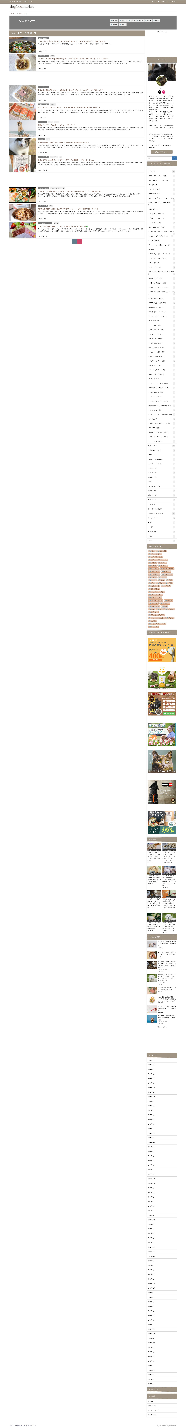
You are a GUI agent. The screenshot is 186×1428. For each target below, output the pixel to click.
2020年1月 (151, 1329)
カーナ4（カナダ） (162, 189)
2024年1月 (151, 1174)
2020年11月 (151, 1288)
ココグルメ (162, 472)
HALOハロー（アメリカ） (162, 374)
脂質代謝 (154, 612)
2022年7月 (151, 1229)
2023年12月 (151, 1178)
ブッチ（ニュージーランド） (45, 223)
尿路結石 (154, 603)
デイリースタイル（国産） (162, 361)
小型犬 (153, 563)
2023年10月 (151, 1183)
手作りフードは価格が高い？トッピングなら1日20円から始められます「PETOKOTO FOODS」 (71, 191)
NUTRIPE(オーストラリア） (162, 303)
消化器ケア (155, 574)
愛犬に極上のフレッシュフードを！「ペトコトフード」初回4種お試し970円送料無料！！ (69, 107)
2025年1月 (151, 1137)
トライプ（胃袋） (157, 592)
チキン (123, 24)
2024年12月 (151, 1142)
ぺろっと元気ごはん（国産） (162, 283)
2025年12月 (151, 1087)
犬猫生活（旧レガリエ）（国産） (162, 387)
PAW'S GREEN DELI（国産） (162, 176)
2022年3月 (151, 1242)
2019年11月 (151, 1338)
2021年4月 (151, 1279)
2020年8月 (151, 1297)
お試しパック (161, 495)
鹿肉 (60, 156)
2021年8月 (151, 1265)
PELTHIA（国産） (162, 428)
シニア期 (154, 568)
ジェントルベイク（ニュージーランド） (161, 204)
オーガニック (156, 597)
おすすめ (114, 20)
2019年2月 (151, 1379)
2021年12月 (151, 1256)
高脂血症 (171, 609)
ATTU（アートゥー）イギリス (162, 437)
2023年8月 (151, 1192)
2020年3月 (151, 1320)
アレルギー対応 (53, 156)
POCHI (162, 249)
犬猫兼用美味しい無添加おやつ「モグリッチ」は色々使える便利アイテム (63, 142)
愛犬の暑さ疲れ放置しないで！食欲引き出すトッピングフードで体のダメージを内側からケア (70, 90)
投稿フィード (152, 1405)
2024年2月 (151, 1169)
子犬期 (161, 541)
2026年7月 (151, 1060)
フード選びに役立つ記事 (161, 513)
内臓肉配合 (155, 589)
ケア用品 (161, 527)
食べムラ (124, 20)
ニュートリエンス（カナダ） (162, 258)
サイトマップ (162, 1)
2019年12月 (151, 1333)
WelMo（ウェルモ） (43, 38)
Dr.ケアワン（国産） (162, 321)
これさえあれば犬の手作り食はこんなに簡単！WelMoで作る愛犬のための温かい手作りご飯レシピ (72, 41)
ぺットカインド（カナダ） (162, 370)
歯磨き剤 (162, 551)
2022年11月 (151, 1215)
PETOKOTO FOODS (43, 104)
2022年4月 (151, 1238)
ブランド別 (161, 171)
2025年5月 (151, 1119)
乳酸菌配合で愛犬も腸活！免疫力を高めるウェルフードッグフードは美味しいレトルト (68, 209)
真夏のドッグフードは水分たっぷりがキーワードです (56, 125)
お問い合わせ (172, 1)
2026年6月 (151, 1064)
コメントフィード (153, 1410)
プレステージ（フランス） (162, 218)
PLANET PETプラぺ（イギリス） (162, 432)
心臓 (152, 609)
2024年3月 (151, 1165)
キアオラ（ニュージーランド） (162, 401)
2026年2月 (151, 1078)
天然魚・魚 (155, 586)
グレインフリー (156, 595)
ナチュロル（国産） (162, 325)
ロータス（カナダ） (162, 410)
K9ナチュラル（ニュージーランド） (162, 405)
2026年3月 (151, 1074)
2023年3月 (151, 1210)
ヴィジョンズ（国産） (162, 343)
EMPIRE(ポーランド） (162, 278)
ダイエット (168, 574)
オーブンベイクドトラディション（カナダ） (161, 273)
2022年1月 (151, 1251)
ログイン (150, 1401)
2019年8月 (151, 1352)
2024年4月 (151, 1160)
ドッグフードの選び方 (161, 509)
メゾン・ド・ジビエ (43, 156)
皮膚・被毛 (155, 571)
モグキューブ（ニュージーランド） (162, 287)
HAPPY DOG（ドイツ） (162, 307)
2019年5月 (151, 1365)
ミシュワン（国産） (162, 222)
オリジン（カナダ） (162, 267)
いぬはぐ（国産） (162, 379)
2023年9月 (151, 1188)
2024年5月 (151, 1156)
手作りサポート (161, 504)
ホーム (155, 1)
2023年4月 (151, 1206)
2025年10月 (151, 1096)
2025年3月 (151, 1128)
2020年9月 (151, 1292)
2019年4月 (151, 1370)
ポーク (149, 20)
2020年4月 (151, 1315)
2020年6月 (151, 1306)
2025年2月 (151, 1133)
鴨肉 (161, 583)
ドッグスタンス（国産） (162, 392)
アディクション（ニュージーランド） (162, 414)
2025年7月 (151, 1110)
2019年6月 (151, 1361)
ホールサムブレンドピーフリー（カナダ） (162, 198)
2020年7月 (151, 1302)
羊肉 (162, 580)
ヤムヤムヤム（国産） (162, 338)
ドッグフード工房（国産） (162, 352)
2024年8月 (151, 1151)
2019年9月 (151, 1347)
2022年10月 (151, 1219)
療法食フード (161, 477)
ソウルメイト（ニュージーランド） (162, 254)
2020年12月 (151, 1283)
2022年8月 (151, 1224)
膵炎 (161, 609)
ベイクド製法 (156, 554)
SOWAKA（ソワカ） (162, 209)
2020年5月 (151, 1311)
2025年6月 (151, 1115)
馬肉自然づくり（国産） (162, 329)
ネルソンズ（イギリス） (162, 298)
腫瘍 (165, 606)
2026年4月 (151, 1069)
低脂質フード (161, 490)
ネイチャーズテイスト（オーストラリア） (162, 232)
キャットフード (161, 518)
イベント (161, 536)
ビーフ (133, 20)
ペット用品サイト (161, 531)
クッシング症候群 (157, 618)
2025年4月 (151, 1124)
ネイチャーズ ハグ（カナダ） (160, 236)
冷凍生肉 (114, 24)
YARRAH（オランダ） (162, 441)
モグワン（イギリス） (162, 396)
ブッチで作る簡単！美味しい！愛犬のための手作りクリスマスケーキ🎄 (63, 226)
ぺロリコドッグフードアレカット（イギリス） (161, 293)
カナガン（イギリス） (162, 334)
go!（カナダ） (162, 419)
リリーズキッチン (162, 240)
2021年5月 (151, 1274)
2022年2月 (151, 1247)
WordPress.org (152, 1414)
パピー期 (164, 565)
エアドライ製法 (156, 557)
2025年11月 (151, 1092)
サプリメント (161, 499)
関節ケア (166, 603)
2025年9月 (151, 1101)
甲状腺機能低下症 (157, 615)
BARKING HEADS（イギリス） (162, 180)
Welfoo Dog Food (43, 205)
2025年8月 (151, 1105)
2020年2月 (151, 1324)
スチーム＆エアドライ (159, 560)
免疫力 (157, 20)
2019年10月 (151, 1342)
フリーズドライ (156, 600)
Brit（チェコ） (162, 185)
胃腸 (152, 551)
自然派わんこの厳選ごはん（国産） (162, 423)
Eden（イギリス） (162, 193)
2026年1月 (151, 1083)
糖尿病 (171, 618)
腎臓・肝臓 (155, 606)
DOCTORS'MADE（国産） (162, 227)
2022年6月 (151, 1233)
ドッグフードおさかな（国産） (162, 383)
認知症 (153, 621)
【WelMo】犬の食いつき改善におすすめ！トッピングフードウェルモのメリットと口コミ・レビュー (73, 58)
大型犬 (153, 565)
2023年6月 (151, 1201)
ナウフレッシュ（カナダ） (162, 347)
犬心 (162, 481)
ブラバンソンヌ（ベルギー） (162, 316)
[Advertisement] (67, 78)
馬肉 (170, 580)
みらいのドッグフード (162, 486)
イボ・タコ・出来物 (158, 624)
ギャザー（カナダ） (162, 365)
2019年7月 (151, 1356)
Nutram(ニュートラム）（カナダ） (162, 245)
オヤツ (141, 20)
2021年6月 (151, 1270)
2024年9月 (151, 1147)
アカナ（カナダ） (162, 263)
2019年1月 (151, 1384)
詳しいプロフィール (161, 152)
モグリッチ (41, 139)
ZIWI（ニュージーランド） (162, 356)
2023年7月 (151, 1197)
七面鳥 (170, 583)
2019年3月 (151, 1374)
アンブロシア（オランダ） (162, 213)
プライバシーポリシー (30, 1425)
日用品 (161, 522)
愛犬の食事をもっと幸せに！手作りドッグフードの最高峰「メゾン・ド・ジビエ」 (66, 160)
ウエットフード (161, 446)
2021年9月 (151, 1260)
